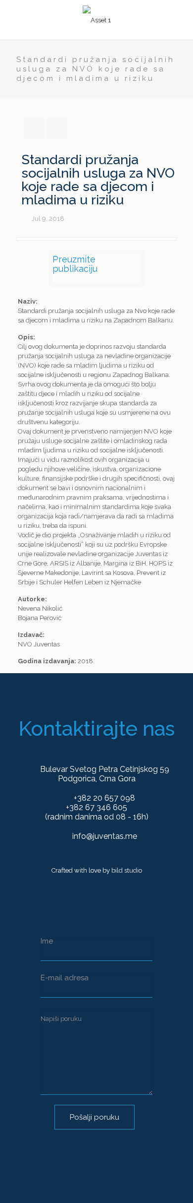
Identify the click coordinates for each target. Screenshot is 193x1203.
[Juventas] (96, 20)
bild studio (126, 870)
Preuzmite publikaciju (74, 263)
